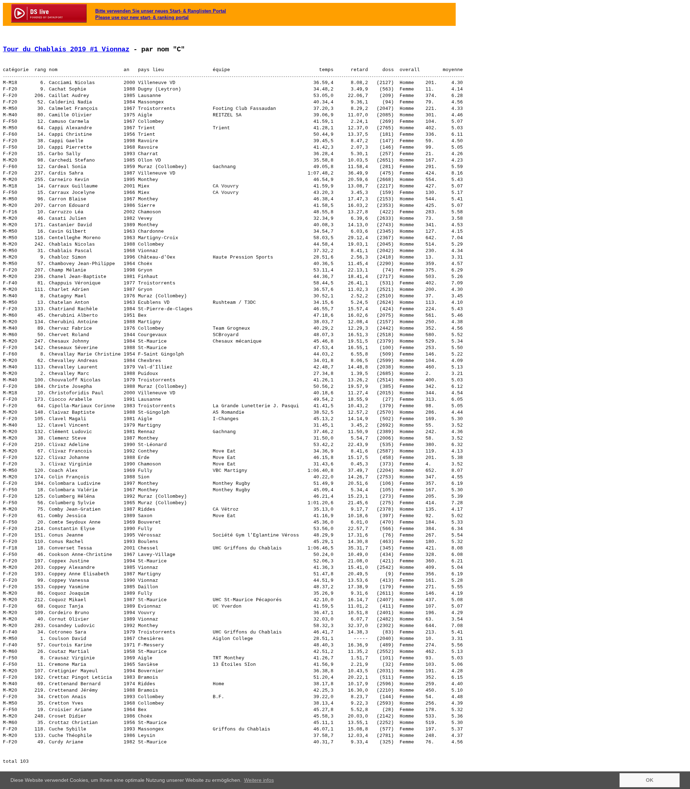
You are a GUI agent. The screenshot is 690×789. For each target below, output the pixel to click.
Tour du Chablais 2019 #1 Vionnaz (66, 50)
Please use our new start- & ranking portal (142, 17)
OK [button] (649, 780)
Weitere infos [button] (259, 780)
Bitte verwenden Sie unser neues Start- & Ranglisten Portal (160, 11)
